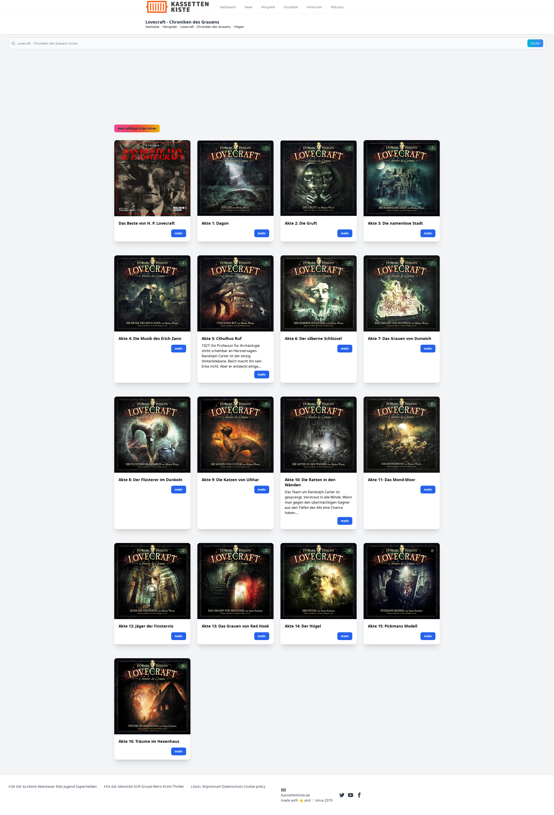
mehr (179, 233)
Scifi (137, 786)
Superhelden (86, 786)
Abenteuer (46, 786)
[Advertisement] (277, 83)
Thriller (178, 786)
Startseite (152, 27)
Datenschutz (232, 786)
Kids (59, 786)
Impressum (211, 786)
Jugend (69, 786)
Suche (535, 43)
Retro (157, 786)
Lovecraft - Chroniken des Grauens (205, 27)
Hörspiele (170, 27)
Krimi (167, 786)
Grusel (146, 786)
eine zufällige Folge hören (137, 128)
